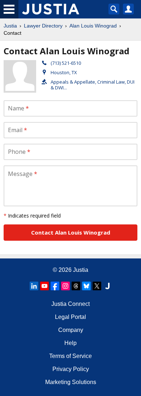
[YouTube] (44, 286)
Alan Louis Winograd (93, 26)
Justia (10, 26)
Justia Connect (70, 304)
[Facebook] (55, 286)
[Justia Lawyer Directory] (107, 286)
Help (70, 343)
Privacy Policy (70, 369)
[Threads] (76, 286)
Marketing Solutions (70, 382)
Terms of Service (70, 356)
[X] (97, 286)
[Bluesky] (86, 286)
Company (70, 330)
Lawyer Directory (43, 26)
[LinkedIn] (34, 286)
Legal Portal (70, 317)
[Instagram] (65, 286)
